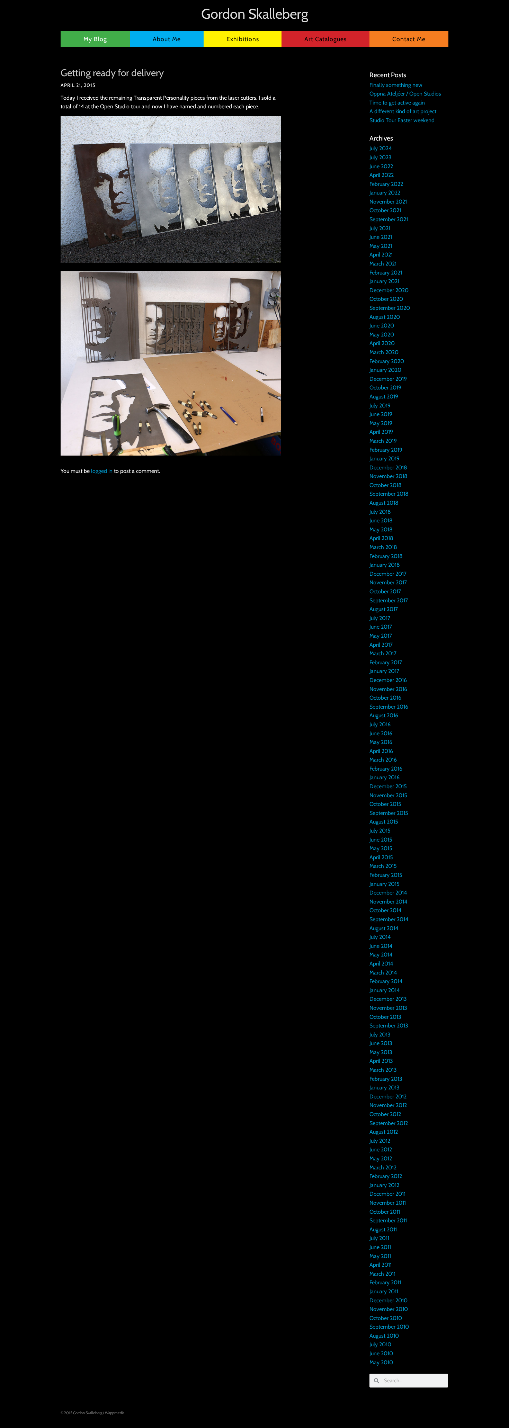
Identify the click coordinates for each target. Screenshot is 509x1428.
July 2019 (380, 405)
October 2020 (386, 299)
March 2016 (383, 759)
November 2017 (388, 582)
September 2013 (388, 1025)
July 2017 (379, 618)
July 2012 (379, 1141)
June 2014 (380, 946)
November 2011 (387, 1203)
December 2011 (387, 1194)
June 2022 (381, 166)
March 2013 (383, 1070)
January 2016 (384, 777)
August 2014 (383, 928)
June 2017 (380, 626)
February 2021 (385, 272)
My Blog (95, 39)
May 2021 (380, 246)
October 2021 (385, 210)
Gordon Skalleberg (254, 13)
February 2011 (385, 1282)
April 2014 (381, 963)
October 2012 (385, 1114)
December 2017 (388, 574)
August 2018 (384, 503)
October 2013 (385, 1017)
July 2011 (379, 1238)
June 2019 (380, 414)
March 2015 (383, 866)
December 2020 (389, 290)
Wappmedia (114, 1412)
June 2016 (380, 733)
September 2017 (388, 600)
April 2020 (382, 343)
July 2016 (380, 724)
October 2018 (385, 485)
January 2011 (383, 1291)
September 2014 (388, 919)
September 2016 (388, 706)
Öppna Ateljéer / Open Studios (405, 93)
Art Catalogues (325, 39)
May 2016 (380, 742)
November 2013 (388, 1008)
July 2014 (380, 937)
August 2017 (383, 609)
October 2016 (385, 697)
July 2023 (380, 157)
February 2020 (386, 361)
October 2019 (385, 387)
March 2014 (383, 972)
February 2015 (385, 875)
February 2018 (386, 556)
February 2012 (385, 1176)
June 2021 (380, 237)
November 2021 (388, 201)
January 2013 (384, 1087)
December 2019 (388, 379)
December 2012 (388, 1096)
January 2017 (384, 671)
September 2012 (388, 1123)
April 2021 (381, 254)
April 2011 (380, 1264)
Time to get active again (397, 102)
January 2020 (385, 370)
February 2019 (385, 450)
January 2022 (384, 192)
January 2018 (384, 565)
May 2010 (381, 1362)
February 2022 (386, 184)
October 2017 (385, 591)
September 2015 (388, 813)
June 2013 (380, 1043)
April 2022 (381, 175)
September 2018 (389, 494)
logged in (102, 471)
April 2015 (381, 857)
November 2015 (388, 795)
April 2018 (381, 538)
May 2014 (380, 954)
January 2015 (384, 884)
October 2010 (385, 1318)
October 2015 (385, 804)
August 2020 (384, 317)
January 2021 (384, 281)
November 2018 (388, 476)
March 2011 (382, 1273)
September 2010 (389, 1326)
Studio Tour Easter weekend (402, 120)
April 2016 (381, 751)
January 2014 (384, 990)
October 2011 (384, 1212)
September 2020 (389, 308)
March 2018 (383, 547)
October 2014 (385, 910)
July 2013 (380, 1034)
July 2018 (380, 512)
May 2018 (381, 529)
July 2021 (379, 228)
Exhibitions (242, 39)
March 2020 (384, 352)
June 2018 (381, 520)
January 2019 (384, 458)
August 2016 (383, 715)
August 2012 (383, 1132)
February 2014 (385, 981)
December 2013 (388, 999)
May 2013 (380, 1052)
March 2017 (382, 653)
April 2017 (381, 644)
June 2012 (380, 1149)
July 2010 (380, 1344)
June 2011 (380, 1247)
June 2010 (381, 1353)
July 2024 (380, 148)
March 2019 (383, 441)
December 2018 (388, 467)
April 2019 (381, 432)
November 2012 (388, 1105)
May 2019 (380, 423)
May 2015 (380, 848)
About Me (167, 39)
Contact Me (409, 39)
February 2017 (385, 662)
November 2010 (388, 1309)
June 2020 (381, 325)
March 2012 (382, 1167)
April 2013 (381, 1061)
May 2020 (381, 334)
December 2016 (388, 680)
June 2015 (380, 839)
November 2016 (388, 689)
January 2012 (384, 1185)
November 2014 (388, 901)
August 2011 (383, 1229)
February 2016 (385, 768)
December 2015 (388, 786)
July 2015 (380, 830)
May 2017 (380, 635)
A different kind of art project (402, 111)
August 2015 (383, 821)
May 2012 (380, 1158)
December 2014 (388, 892)
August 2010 (384, 1335)
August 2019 (383, 396)
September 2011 (388, 1220)
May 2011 (380, 1256)
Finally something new (395, 85)
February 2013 (385, 1079)
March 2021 (382, 263)
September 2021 (388, 219)
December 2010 (388, 1300)
